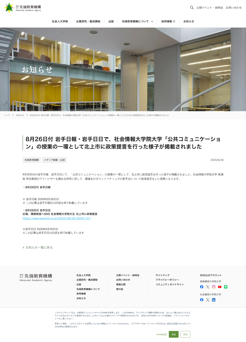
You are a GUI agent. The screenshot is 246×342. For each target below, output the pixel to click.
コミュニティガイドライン (170, 284)
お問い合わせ (234, 8)
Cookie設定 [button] (161, 334)
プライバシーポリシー (167, 279)
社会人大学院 (60, 21)
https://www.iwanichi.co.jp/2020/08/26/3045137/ (57, 218)
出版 (111, 21)
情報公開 (121, 284)
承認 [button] (174, 334)
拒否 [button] (185, 334)
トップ (7, 115)
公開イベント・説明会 (209, 8)
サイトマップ (163, 275)
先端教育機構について (88, 289)
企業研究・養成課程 (88, 21)
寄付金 (119, 289)
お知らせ (188, 21)
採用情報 (166, 21)
